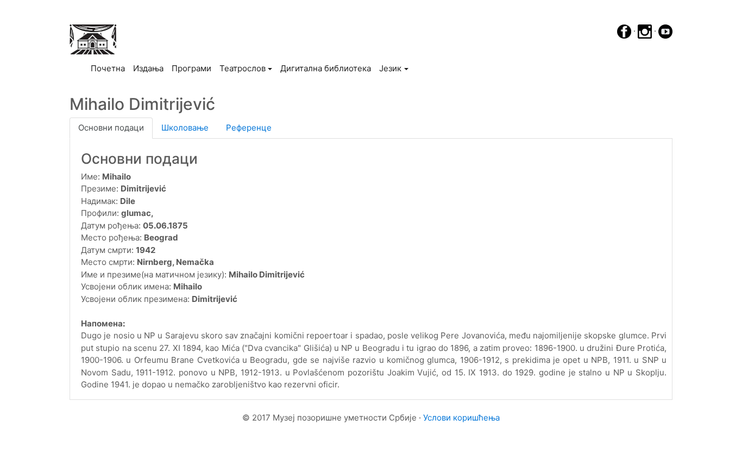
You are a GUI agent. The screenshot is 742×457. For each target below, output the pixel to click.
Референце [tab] (249, 127)
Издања (148, 68)
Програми (191, 68)
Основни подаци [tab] (111, 127)
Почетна (110, 68)
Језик (390, 68)
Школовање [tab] (185, 127)
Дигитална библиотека (325, 68)
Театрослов (242, 68)
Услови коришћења (461, 417)
